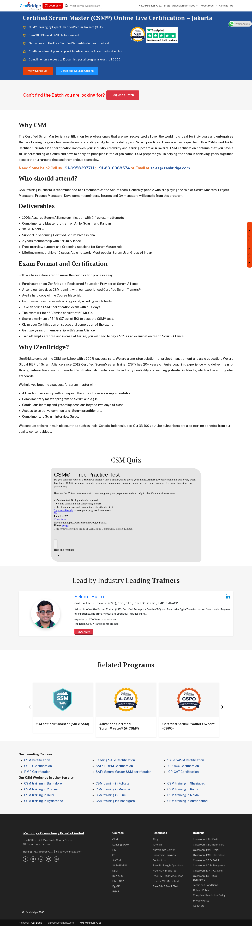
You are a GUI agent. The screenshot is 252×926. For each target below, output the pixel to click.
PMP (115, 849)
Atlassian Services (183, 5)
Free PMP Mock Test (165, 870)
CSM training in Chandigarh (115, 801)
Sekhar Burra (89, 596)
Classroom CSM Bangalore (208, 844)
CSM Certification (37, 760)
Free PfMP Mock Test (165, 886)
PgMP (116, 886)
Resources (207, 5)
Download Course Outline (77, 70)
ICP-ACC (117, 876)
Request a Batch (123, 95)
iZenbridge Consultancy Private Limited (53, 833)
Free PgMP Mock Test (166, 881)
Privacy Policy (201, 900)
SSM (115, 870)
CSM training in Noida (183, 795)
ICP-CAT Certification (183, 772)
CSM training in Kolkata (112, 783)
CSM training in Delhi (39, 795)
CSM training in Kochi (182, 789)
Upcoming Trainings (164, 855)
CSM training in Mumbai (113, 789)
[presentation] (29, 706)
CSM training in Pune (111, 795)
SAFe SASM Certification (185, 760)
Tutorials (158, 844)
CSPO (115, 855)
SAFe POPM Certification (114, 766)
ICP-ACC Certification (183, 766)
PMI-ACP (118, 881)
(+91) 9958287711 (42, 851)
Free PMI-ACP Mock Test (168, 876)
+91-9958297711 (78, 168)
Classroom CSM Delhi (205, 839)
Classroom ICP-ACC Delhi (208, 870)
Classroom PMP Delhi (206, 849)
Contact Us (226, 5)
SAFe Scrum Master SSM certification (123, 772)
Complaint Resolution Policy (209, 895)
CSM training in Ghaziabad (186, 783)
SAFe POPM (119, 865)
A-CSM (116, 860)
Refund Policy (201, 890)
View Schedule (37, 70)
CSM (115, 839)
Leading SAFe (120, 844)
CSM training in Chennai (41, 789)
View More (83, 631)
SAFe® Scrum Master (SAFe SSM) (62, 724)
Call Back (36, 922)
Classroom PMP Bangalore (209, 855)
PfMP (115, 891)
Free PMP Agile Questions (168, 865)
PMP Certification (37, 772)
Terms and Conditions (205, 885)
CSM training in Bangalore (43, 783)
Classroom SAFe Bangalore (209, 865)
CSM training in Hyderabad (43, 801)
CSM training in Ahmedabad (187, 801)
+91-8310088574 (113, 168)
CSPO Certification (38, 766)
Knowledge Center (164, 849)
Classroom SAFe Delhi (206, 860)
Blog (167, 5)
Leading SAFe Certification (115, 760)
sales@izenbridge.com (170, 168)
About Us (198, 905)
